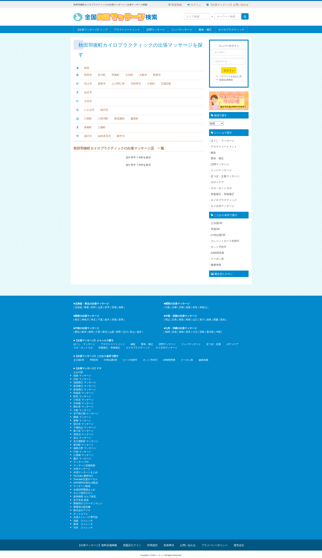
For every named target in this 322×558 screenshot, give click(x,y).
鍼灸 (213, 152)
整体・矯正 (205, 29)
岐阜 (84, 331)
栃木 (107, 319)
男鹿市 (157, 74)
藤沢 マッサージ (82, 458)
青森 (86, 307)
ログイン (195, 4)
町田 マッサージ (82, 396)
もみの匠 (78, 372)
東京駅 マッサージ (83, 444)
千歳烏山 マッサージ (84, 427)
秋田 (86, 68)
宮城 (114, 307)
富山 (132, 331)
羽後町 (115, 74)
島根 (188, 319)
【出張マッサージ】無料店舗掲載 (97, 545)
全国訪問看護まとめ (84, 489)
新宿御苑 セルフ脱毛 (84, 496)
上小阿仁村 (118, 83)
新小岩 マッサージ (83, 430)
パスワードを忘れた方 (230, 76)
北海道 (78, 307)
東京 (77, 319)
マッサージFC (81, 461)
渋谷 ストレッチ (83, 527)
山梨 (111, 331)
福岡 (167, 331)
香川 (202, 319)
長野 (118, 331)
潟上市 (88, 83)
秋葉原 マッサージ (83, 392)
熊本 (188, 331)
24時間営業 (217, 253)
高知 (222, 319)
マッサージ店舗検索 (84, 465)
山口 (195, 319)
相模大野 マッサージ (84, 448)
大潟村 (129, 74)
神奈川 (85, 319)
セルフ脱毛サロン (83, 493)
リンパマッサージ (181, 29)
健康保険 (216, 264)
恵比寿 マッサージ (83, 406)
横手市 (121, 136)
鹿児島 (210, 331)
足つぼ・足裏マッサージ (225, 176)
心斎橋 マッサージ (83, 455)
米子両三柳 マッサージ (85, 413)
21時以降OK (218, 235)
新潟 (104, 331)
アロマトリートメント (127, 29)
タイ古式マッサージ (222, 206)
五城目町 (166, 83)
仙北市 (88, 92)
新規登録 (176, 4)
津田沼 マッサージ (83, 434)
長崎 (181, 331)
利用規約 (152, 545)
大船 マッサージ (82, 410)
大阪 (167, 307)
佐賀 (174, 331)
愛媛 (215, 319)
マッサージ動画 (81, 486)
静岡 (91, 331)
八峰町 (88, 118)
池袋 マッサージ (82, 375)
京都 (181, 307)
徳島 (208, 319)
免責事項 (169, 545)
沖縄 (218, 331)
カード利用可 (130, 360)
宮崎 (202, 331)
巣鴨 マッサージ (82, 420)
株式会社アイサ (81, 510)
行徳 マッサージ (82, 451)
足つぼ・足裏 (213, 344)
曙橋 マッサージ (82, 417)
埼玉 (93, 319)
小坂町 (151, 83)
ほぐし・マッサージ (222, 140)
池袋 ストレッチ (83, 520)
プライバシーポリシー (215, 545)
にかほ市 (89, 109)
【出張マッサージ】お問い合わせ (229, 4)
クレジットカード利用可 (225, 241)
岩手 (107, 307)
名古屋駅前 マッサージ (85, 441)
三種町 (102, 127)
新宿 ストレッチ (83, 524)
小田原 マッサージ (83, 399)
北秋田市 (136, 83)
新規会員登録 (226, 79)
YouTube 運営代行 (83, 475)
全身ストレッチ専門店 (85, 517)
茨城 (114, 319)
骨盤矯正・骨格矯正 (222, 194)
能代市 (104, 109)
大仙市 (88, 101)
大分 (195, 331)
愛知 (77, 331)
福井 (139, 331)
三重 (97, 331)
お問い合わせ (188, 545)
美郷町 (88, 127)
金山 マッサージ (82, 437)
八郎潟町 (103, 118)
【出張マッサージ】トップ (92, 29)
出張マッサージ (81, 468)
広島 (174, 319)
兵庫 (174, 307)
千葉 (100, 319)
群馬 (121, 319)
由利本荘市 (104, 136)
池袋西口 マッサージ (84, 382)
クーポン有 (217, 258)
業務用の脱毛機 (81, 507)
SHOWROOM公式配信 (85, 482)
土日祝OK (216, 223)
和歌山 (203, 307)
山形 (100, 307)
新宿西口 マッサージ (84, 389)
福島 (121, 307)
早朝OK (215, 229)
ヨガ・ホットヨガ (221, 188)
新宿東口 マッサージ (84, 386)
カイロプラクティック (231, 29)
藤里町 (134, 118)
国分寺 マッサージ (83, 424)
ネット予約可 (218, 247)
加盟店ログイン (132, 545)
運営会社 (239, 545)
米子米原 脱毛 (81, 500)
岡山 (167, 319)
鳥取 (181, 319)
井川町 (102, 74)
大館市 (143, 74)
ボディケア (217, 182)
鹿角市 (102, 83)
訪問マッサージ (155, 29)
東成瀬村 (119, 118)
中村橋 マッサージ (83, 403)
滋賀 (188, 307)
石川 (125, 331)
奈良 (195, 307)
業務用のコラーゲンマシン (87, 503)
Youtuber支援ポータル (85, 479)
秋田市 (88, 74)
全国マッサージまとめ (85, 472)
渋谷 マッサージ (82, 379)
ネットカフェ (80, 513)
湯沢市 (88, 136)
